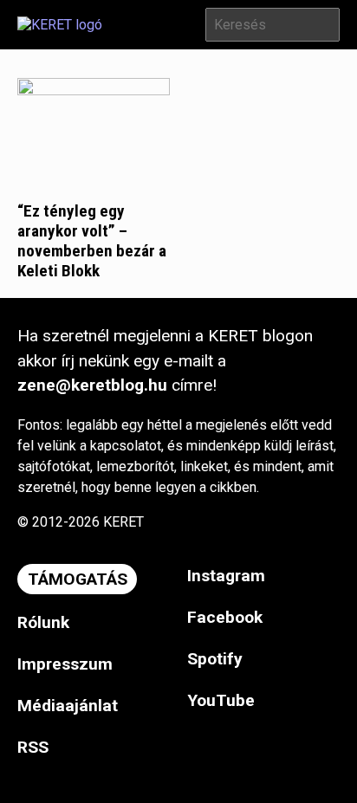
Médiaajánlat (67, 706)
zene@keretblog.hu (92, 385)
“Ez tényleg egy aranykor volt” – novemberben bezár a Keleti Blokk (91, 241)
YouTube (221, 700)
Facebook (225, 617)
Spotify (215, 659)
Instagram (226, 576)
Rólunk (43, 622)
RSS (33, 747)
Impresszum (65, 664)
